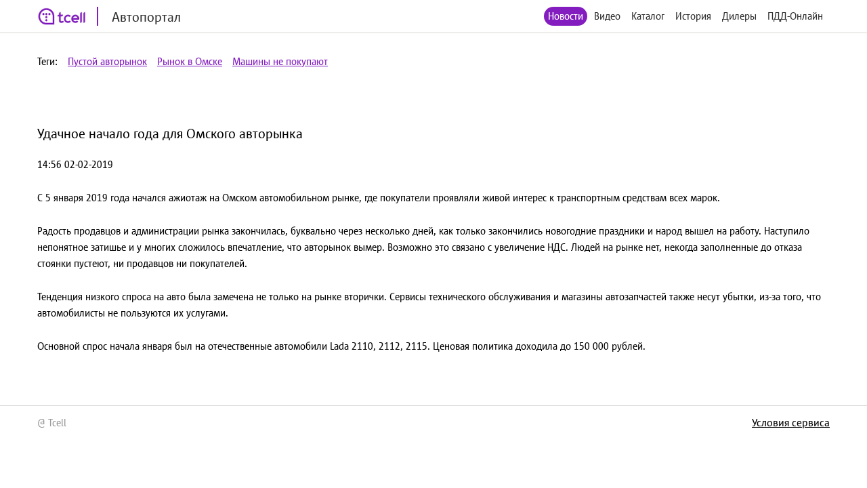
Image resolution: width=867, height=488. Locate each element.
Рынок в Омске (189, 61)
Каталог (647, 15)
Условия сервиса (791, 422)
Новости (565, 15)
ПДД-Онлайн (795, 15)
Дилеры (739, 15)
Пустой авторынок (107, 61)
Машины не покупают (280, 61)
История (693, 15)
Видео (607, 15)
